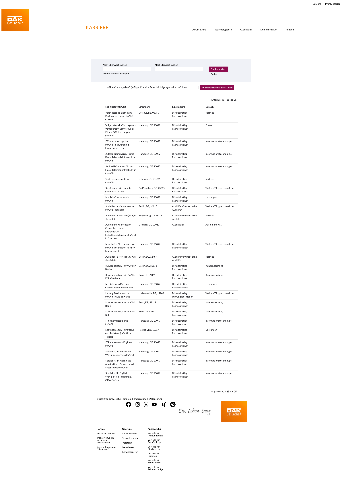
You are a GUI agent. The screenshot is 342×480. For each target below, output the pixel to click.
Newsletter (128, 447)
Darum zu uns (199, 29)
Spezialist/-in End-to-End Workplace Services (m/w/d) (119, 353)
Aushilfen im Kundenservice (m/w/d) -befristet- (119, 208)
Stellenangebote (223, 29)
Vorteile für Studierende (154, 447)
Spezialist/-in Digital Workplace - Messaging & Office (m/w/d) (118, 376)
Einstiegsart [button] (178, 106)
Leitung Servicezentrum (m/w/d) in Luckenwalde (117, 295)
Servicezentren (130, 451)
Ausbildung (246, 29)
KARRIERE (97, 27)
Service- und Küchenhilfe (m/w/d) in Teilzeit (118, 190)
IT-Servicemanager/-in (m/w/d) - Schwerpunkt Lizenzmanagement (117, 144)
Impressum (140, 398)
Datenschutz (155, 398)
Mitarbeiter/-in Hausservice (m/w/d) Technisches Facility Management (120, 247)
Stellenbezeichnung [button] (115, 106)
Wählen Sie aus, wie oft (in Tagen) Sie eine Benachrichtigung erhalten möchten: (147, 87)
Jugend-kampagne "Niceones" (106, 448)
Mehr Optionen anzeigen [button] (116, 73)
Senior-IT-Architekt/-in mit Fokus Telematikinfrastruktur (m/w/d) (120, 170)
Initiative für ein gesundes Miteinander (105, 440)
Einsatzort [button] (144, 106)
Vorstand (127, 442)
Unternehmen (129, 433)
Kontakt (289, 29)
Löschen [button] (213, 74)
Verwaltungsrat (130, 438)
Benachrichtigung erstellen (218, 87)
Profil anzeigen (333, 3)
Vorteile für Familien (154, 454)
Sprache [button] (317, 3)
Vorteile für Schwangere (154, 461)
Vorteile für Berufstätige (154, 441)
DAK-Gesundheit (106, 433)
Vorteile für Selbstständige (155, 468)
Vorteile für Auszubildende (155, 434)
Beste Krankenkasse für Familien (114, 398)
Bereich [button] (210, 106)
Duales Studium (268, 29)
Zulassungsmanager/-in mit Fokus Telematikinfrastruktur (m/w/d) (120, 157)
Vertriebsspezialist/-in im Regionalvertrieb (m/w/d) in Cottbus (119, 116)
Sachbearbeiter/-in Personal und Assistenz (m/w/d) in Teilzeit (120, 333)
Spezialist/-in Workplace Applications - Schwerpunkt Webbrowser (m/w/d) (119, 364)
